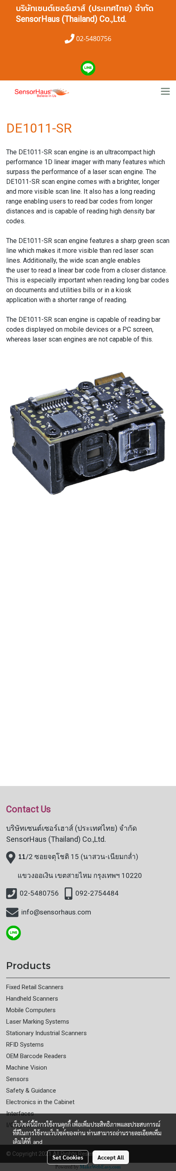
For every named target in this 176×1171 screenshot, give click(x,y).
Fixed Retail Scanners (34, 987)
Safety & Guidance (31, 1090)
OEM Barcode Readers (36, 1056)
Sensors (17, 1079)
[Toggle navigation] (165, 92)
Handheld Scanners (32, 998)
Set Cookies (67, 1157)
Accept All (110, 1157)
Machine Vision (26, 1067)
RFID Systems (25, 1044)
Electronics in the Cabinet (40, 1102)
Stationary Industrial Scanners (46, 1033)
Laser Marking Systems (37, 1021)
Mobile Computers (31, 1010)
